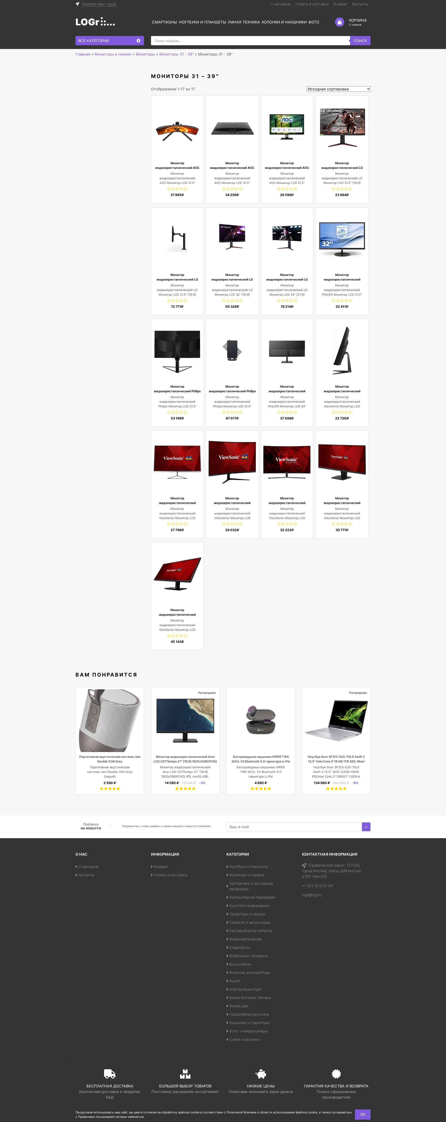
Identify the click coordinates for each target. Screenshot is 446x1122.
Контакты (360, 4)
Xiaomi (234, 980)
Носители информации (249, 905)
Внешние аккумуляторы (250, 972)
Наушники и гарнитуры (249, 1022)
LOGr (87, 22)
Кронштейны (240, 964)
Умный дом (238, 1006)
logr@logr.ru (311, 895)
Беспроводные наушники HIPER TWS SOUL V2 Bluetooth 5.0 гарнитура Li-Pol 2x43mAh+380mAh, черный (261, 761)
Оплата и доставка (312, 4)
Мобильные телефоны (248, 955)
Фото (313, 22)
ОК (362, 1114)
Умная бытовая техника (250, 997)
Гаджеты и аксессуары (249, 922)
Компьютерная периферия (252, 897)
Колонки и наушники (284, 22)
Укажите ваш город (99, 4)
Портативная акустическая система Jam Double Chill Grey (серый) (109, 771)
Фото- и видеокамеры (248, 1031)
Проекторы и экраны (247, 914)
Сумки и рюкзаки (244, 1039)
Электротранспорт (245, 989)
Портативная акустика (249, 1014)
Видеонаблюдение (245, 939)
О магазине (280, 4)
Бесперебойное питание (250, 930)
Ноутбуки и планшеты (202, 22)
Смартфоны (164, 22)
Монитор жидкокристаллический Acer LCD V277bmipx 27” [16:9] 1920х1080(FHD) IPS (185, 761)
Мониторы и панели (246, 875)
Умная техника (244, 22)
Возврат (340, 4)
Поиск (360, 40)
